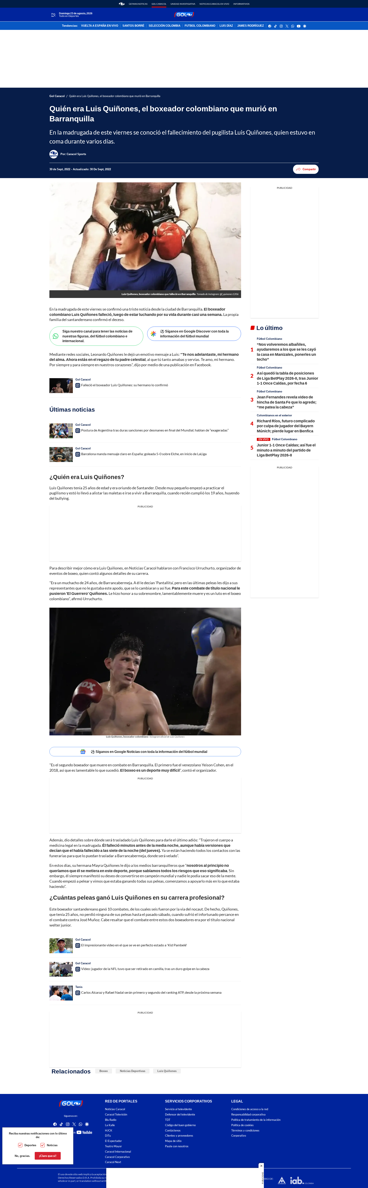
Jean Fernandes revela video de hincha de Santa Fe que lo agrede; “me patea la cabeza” (286, 402)
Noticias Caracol (115, 1109)
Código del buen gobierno (180, 1125)
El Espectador (113, 1141)
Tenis (78, 987)
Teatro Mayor (113, 1146)
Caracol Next (113, 1162)
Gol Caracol (159, 4)
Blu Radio (110, 1119)
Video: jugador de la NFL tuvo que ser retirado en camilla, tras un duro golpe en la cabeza (145, 969)
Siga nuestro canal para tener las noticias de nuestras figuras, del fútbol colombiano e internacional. (97, 336)
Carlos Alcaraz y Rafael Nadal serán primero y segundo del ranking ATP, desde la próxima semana (151, 992)
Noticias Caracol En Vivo (214, 4)
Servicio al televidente (178, 1109)
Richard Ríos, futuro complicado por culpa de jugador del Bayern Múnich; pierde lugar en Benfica (286, 425)
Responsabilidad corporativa (248, 1114)
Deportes (30, 1145)
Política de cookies (242, 1125)
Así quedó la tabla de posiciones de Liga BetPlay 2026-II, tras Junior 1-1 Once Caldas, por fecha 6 (287, 378)
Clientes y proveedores (179, 1135)
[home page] (122, 4)
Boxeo (103, 1071)
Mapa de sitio (173, 1141)
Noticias (52, 1145)
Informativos (241, 4)
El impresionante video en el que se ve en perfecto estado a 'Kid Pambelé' (134, 945)
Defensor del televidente (180, 1114)
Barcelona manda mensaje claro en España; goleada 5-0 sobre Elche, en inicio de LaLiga (144, 454)
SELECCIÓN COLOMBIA (164, 26)
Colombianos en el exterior (274, 415)
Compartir (309, 169)
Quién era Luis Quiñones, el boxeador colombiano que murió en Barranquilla (114, 96)
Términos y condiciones (245, 1130)
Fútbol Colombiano (269, 338)
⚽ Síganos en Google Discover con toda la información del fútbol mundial (194, 333)
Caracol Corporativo (117, 1157)
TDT (167, 1119)
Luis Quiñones (167, 1071)
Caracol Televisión (116, 1114)
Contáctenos (173, 1130)
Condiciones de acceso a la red (249, 1109)
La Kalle (110, 1125)
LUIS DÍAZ (226, 26)
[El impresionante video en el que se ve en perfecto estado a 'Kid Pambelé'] (61, 945)
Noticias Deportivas (132, 1071)
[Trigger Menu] (53, 14)
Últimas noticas (138, 4)
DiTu (108, 1135)
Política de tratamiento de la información (255, 1119)
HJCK (108, 1130)
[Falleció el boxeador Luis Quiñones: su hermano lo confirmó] (61, 385)
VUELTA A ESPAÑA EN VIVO (99, 26)
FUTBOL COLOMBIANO (200, 26)
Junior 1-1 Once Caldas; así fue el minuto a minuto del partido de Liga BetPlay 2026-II (286, 450)
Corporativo (238, 1135)
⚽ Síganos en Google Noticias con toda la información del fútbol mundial (149, 751)
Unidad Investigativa (183, 4)
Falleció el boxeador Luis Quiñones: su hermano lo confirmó (124, 385)
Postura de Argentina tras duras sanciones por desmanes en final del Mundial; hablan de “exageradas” (155, 430)
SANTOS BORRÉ (133, 26)
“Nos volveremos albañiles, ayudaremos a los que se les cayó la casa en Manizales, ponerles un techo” (286, 352)
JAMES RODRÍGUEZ (250, 26)
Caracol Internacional (118, 1151)
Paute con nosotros (176, 1146)
